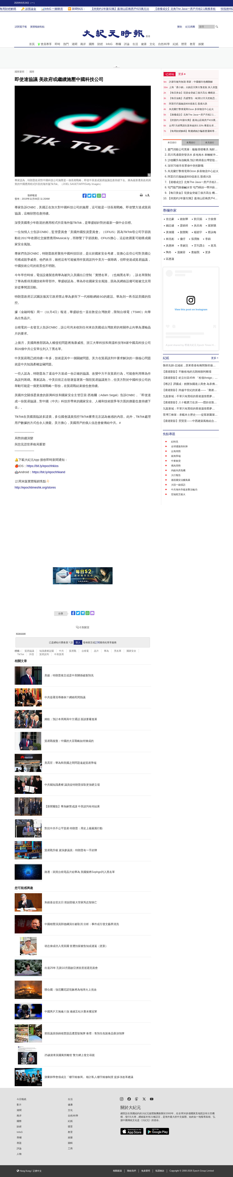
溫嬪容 (181, 252)
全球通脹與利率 (179, 446)
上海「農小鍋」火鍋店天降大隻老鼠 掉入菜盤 (193, 87)
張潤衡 (195, 238)
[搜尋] (216, 27)
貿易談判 (44, 654)
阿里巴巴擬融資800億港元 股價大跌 (188, 103)
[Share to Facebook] (85, 196)
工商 (70, 1148)
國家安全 (131, 650)
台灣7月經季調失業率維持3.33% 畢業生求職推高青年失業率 (192, 125)
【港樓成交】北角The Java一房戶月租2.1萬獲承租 (192, 114)
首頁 (32, 44)
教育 (192, 44)
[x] (144, 1098)
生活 (135, 44)
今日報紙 (21, 1099)
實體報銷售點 (37, 26)
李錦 (208, 238)
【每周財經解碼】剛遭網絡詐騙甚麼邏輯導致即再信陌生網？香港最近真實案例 (193, 131)
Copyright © (176, 1171)
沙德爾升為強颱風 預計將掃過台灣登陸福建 (192, 160)
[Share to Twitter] (89, 196)
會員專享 (46, 44)
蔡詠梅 (212, 232)
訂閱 (97, 642)
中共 (61, 650)
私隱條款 (159, 1171)
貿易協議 (29, 650)
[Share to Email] (104, 196)
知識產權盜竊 (46, 650)
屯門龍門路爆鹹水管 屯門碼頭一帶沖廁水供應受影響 (192, 188)
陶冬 (168, 252)
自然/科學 (164, 44)
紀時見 (174, 441)
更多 (208, 252)
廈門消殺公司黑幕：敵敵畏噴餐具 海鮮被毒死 (192, 150)
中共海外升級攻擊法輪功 (184, 489)
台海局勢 (176, 451)
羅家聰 (212, 225)
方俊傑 (212, 219)
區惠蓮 (170, 258)
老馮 (213, 245)
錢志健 (170, 225)
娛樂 (201, 44)
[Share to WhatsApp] (99, 196)
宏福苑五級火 (178, 494)
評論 (126, 44)
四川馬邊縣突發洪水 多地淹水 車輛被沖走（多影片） (193, 155)
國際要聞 (19, 71)
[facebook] (129, 1098)
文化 (152, 44)
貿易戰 (72, 650)
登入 (78, 642)
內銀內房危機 (178, 470)
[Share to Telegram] (94, 196)
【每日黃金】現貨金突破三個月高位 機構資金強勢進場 (193, 92)
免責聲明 (145, 1171)
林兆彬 (170, 238)
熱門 (66, 44)
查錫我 (195, 252)
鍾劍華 (184, 219)
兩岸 (83, 44)
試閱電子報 (21, 26)
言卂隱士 (199, 245)
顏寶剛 (184, 232)
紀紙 (175, 44)
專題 (19, 1143)
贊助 (179, 26)
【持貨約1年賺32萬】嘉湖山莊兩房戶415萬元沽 (193, 120)
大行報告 (176, 475)
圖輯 (70, 1143)
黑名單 (117, 650)
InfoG (109, 44)
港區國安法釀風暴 (180, 480)
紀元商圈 (190, 26)
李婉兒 (184, 245)
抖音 (31, 654)
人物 (19, 1154)
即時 (57, 44)
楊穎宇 (198, 232)
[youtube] (151, 1098)
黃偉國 (170, 232)
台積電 (85, 650)
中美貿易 (59, 654)
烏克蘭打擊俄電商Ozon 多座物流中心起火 (191, 109)
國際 (91, 44)
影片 (19, 1104)
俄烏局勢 (176, 465)
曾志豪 (170, 219)
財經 (100, 44)
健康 (144, 44)
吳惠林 (170, 245)
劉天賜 (198, 219)
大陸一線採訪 (178, 484)
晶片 (96, 650)
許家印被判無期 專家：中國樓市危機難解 (191, 81)
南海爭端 (176, 456)
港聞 (74, 44)
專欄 (118, 44)
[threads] (136, 1098)
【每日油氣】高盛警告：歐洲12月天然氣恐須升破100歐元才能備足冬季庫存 (193, 98)
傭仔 (182, 238)
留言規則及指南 (21, 633)
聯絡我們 (131, 1171)
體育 (184, 44)
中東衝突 (176, 460)
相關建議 (117, 1171)
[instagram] (121, 1098)
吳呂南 (198, 225)
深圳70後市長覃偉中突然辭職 (185, 165)
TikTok (20, 654)
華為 (106, 650)
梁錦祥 (184, 225)
